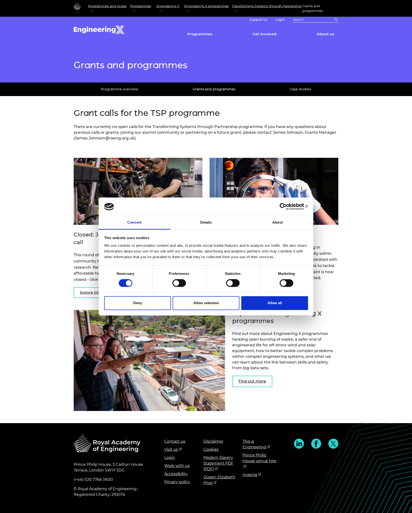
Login (280, 19)
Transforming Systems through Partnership (267, 6)
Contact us (174, 441)
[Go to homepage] (77, 6)
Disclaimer (213, 441)
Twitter (333, 444)
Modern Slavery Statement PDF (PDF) (218, 463)
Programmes (140, 6)
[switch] (179, 283)
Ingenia (249, 474)
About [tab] (277, 222)
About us (325, 34)
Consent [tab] (134, 222)
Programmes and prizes (107, 6)
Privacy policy (177, 482)
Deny (137, 303)
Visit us (171, 449)
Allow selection (206, 303)
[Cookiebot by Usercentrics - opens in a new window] (287, 206)
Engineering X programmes (206, 6)
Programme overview (120, 89)
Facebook (316, 444)
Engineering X (167, 6)
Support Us (258, 19)
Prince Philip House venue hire (259, 458)
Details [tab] (206, 222)
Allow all (275, 303)
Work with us (177, 465)
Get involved (264, 34)
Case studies (300, 89)
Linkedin (299, 444)
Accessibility (176, 474)
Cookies (211, 449)
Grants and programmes (214, 89)
